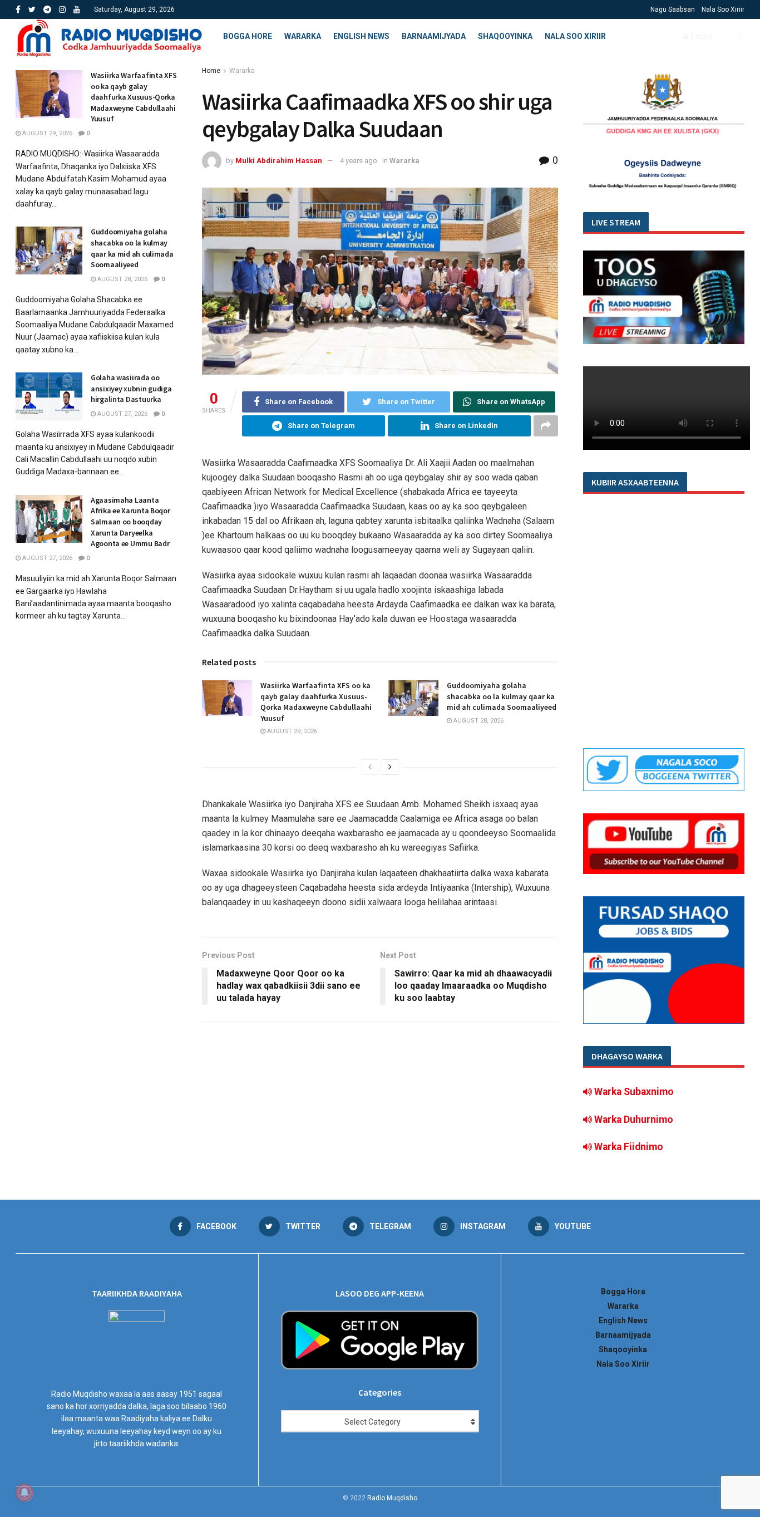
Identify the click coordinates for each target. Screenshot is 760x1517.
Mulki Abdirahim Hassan (278, 160)
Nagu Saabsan (672, 9)
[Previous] (370, 767)
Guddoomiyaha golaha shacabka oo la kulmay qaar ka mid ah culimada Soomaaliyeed (501, 696)
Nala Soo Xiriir (723, 9)
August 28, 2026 (478, 720)
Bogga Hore (247, 36)
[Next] (390, 767)
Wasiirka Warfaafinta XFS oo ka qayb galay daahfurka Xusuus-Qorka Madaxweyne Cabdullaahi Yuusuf (316, 701)
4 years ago (358, 160)
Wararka (302, 36)
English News (361, 36)
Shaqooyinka (505, 36)
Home (211, 71)
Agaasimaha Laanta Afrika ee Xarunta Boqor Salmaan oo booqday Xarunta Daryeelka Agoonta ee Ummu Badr (130, 521)
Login (700, 36)
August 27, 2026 (121, 414)
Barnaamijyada (434, 36)
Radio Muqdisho (392, 1498)
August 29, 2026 (291, 731)
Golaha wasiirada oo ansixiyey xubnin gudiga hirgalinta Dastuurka (131, 388)
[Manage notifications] (24, 1492)
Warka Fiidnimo (627, 1146)
